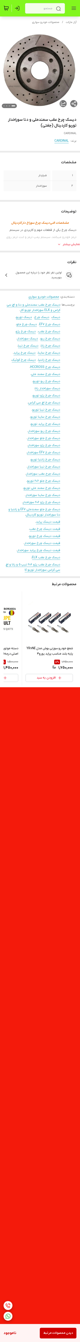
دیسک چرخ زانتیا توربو (45, 459)
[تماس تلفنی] (8, 1305)
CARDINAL (61, 141)
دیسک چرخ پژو (26, 331)
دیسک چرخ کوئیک (24, 360)
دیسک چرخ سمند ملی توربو (42, 488)
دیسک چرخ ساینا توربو (45, 417)
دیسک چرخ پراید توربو (45, 424)
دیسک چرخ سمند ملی (45, 374)
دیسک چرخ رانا (50, 346)
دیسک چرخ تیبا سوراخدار (43, 467)
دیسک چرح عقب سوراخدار (43, 474)
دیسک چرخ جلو (26, 324)
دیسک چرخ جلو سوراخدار (43, 438)
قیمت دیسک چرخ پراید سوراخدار (38, 550)
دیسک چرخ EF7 (49, 324)
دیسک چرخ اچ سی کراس (44, 403)
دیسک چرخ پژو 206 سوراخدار (41, 502)
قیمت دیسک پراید (48, 522)
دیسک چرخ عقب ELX (46, 557)
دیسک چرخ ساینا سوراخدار (43, 495)
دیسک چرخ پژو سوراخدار (44, 445)
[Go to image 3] (6, 105)
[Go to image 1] (13, 105)
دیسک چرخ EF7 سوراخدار (43, 452)
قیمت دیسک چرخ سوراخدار (42, 543)
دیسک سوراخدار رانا (47, 388)
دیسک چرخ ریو (50, 339)
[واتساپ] (8, 1316)
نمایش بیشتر (71, 244)
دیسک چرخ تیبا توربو (46, 410)
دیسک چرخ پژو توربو (46, 395)
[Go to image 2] (9, 105)
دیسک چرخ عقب (49, 331)
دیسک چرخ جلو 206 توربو (43, 481)
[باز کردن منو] (72, 8)
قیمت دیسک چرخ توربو (44, 536)
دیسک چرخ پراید (25, 353)
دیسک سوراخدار (27, 339)
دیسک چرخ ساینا (49, 353)
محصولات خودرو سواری (45, 22)
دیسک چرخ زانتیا (49, 360)
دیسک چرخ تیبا (28, 346)
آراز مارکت (71, 22)
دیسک (56, 317)
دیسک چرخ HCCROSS (45, 367)
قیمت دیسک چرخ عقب (45, 529)
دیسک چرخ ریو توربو (46, 381)
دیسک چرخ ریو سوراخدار (44, 431)
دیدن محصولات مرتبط (58, 1333)
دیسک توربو (24, 317)
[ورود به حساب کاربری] (18, 8)
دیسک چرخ (41, 317)
